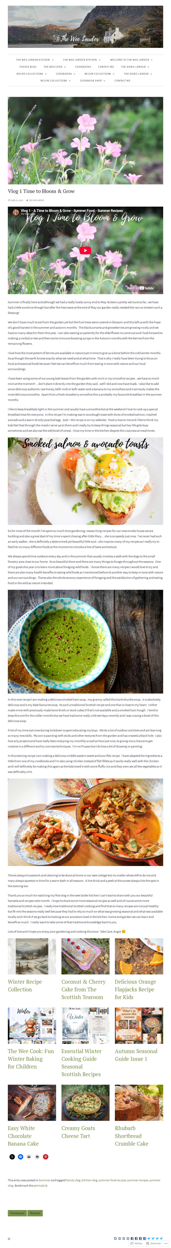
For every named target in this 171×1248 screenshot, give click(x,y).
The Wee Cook (53, 67)
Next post (35, 1213)
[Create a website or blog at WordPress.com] (9, 1239)
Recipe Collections (30, 74)
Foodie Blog (28, 67)
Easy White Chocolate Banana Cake (23, 1136)
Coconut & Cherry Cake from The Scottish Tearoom (83, 989)
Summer (44, 1180)
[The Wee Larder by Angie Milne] (85, 26)
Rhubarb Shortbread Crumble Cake (131, 1136)
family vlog (73, 1180)
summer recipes (137, 1180)
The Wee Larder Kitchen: (33, 60)
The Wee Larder (36, 200)
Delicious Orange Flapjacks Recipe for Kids (135, 989)
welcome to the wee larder (129, 60)
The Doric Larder (133, 67)
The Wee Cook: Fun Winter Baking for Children (31, 1059)
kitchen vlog (90, 1180)
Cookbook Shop (91, 80)
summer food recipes (112, 1180)
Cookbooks (83, 67)
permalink (40, 1185)
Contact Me (106, 67)
